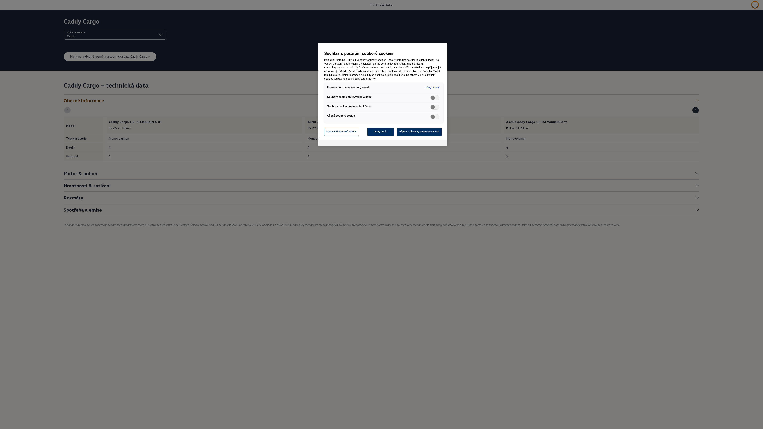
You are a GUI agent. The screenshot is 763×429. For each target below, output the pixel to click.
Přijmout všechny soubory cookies (419, 131)
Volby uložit (380, 131)
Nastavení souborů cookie (341, 131)
